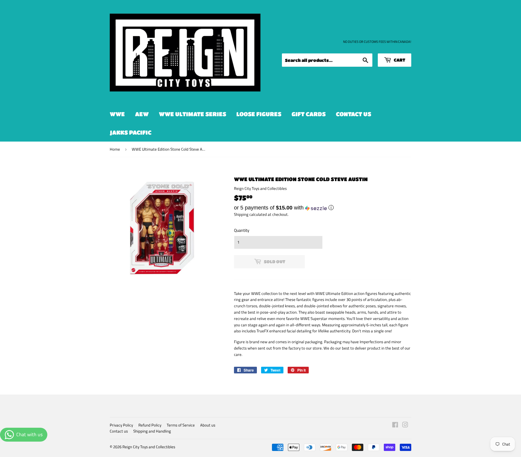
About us (207, 425)
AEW (142, 114)
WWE (117, 114)
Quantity (241, 230)
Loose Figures (258, 114)
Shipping (241, 214)
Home (115, 149)
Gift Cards (309, 114)
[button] (322, 207)
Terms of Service (181, 425)
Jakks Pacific (130, 132)
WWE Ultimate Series (192, 114)
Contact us (353, 114)
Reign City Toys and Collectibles (148, 447)
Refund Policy (149, 425)
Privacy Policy (121, 425)
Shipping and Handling (152, 431)
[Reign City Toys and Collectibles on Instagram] (405, 426)
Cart (399, 59)
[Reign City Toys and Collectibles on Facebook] (395, 426)
